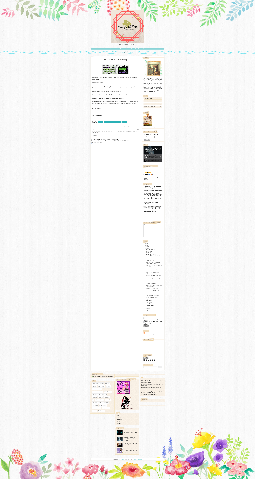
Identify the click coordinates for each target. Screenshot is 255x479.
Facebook (146, 90)
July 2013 (148, 299)
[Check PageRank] (146, 325)
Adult (100, 402)
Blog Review (95, 405)
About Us (133, 49)
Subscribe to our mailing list (151, 134)
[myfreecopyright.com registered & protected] (153, 323)
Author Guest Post (103, 394)
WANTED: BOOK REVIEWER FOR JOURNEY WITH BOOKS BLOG (153, 294)
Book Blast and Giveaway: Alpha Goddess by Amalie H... (153, 269)
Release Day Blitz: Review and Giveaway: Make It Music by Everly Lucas (130, 432)
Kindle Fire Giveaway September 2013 (153, 273)
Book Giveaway (101, 386)
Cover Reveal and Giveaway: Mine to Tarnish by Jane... (154, 266)
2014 (146, 246)
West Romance (101, 410)
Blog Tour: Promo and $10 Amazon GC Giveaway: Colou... (154, 286)
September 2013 (150, 254)
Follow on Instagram (149, 106)
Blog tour (107, 383)
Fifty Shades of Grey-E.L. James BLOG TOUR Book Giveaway (151, 149)
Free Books (108, 400)
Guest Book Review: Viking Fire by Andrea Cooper (153, 256)
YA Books (94, 386)
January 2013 (149, 306)
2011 (146, 310)
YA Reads (108, 386)
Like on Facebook (148, 101)
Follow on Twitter (148, 98)
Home (111, 49)
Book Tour (95, 397)
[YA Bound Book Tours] (123, 387)
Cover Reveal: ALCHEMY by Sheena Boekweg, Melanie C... (153, 291)
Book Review (95, 383)
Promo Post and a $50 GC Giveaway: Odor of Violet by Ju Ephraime (130, 450)
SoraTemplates (122, 459)
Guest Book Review (97, 408)
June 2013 (148, 300)
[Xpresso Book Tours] (127, 402)
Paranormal (107, 397)
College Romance (106, 408)
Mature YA (101, 397)
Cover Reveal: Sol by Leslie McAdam (149, 394)
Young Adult (105, 402)
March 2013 (149, 303)
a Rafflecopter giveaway (97, 115)
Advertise (126, 49)
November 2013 (150, 251)
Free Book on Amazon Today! (152, 288)
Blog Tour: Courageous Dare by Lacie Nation (152, 157)
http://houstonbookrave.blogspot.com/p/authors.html (120, 94)
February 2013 (149, 305)
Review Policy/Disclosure (149, 211)
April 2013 (148, 302)
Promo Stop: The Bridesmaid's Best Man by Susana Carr (153, 282)
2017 (146, 245)
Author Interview (107, 391)
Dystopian (95, 410)
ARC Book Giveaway (99, 400)
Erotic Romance (102, 405)
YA (93, 400)
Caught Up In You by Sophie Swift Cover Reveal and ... (153, 276)
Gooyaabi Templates (137, 459)
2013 (146, 248)
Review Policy (118, 49)
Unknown (147, 333)
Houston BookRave (96, 79)
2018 (146, 243)
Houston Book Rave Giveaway (152, 297)
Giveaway (102, 383)
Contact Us (141, 49)
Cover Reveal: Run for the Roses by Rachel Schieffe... (154, 259)
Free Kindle (95, 402)
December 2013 (150, 249)
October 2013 (149, 252)
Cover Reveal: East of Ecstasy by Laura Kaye (153, 279)
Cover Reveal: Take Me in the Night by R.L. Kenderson (104, 139)
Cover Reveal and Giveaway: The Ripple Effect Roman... (153, 263)
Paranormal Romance (97, 389)
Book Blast (95, 394)
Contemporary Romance (98, 391)
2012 (146, 308)
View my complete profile (149, 335)
